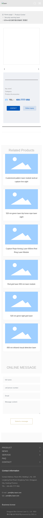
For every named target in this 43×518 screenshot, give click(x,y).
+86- (8, 486)
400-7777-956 (23, 99)
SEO (34, 511)
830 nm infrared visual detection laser (21, 348)
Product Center (20, 15)
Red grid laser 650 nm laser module (21, 284)
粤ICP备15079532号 (14, 514)
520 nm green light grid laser (21, 316)
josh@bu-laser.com (14, 492)
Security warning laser (12, 17)
